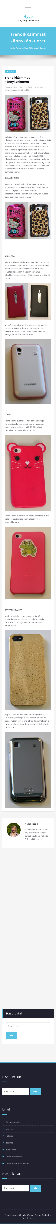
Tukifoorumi (11, 1149)
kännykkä (25, 90)
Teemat (9, 1142)
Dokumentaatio (13, 1122)
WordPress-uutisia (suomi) (17, 1163)
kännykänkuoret (12, 90)
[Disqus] (28, 892)
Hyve (28, 16)
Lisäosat (9, 1129)
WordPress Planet (14, 1156)
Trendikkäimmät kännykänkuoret (31, 48)
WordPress (28, 1215)
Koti (12, 48)
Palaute (9, 1135)
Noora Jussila (11, 87)
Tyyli (30, 87)
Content (45, 1215)
